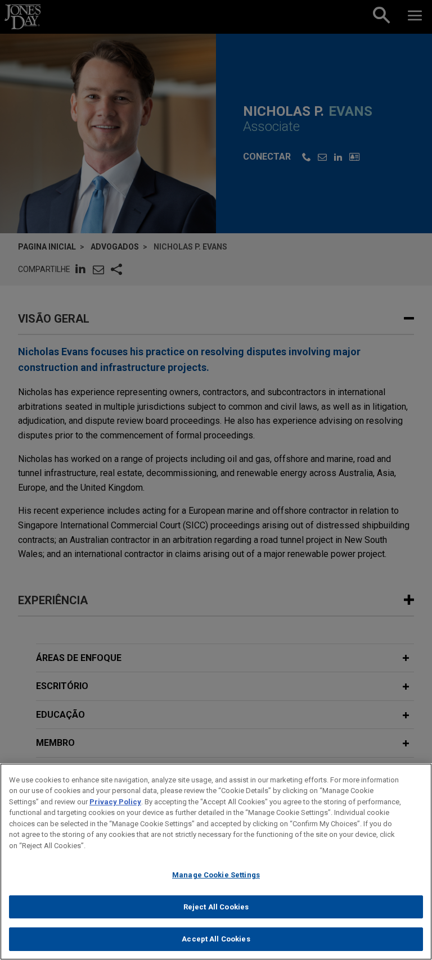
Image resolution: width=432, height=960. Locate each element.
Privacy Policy (115, 802)
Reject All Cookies (216, 907)
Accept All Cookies (216, 939)
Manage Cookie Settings (216, 875)
